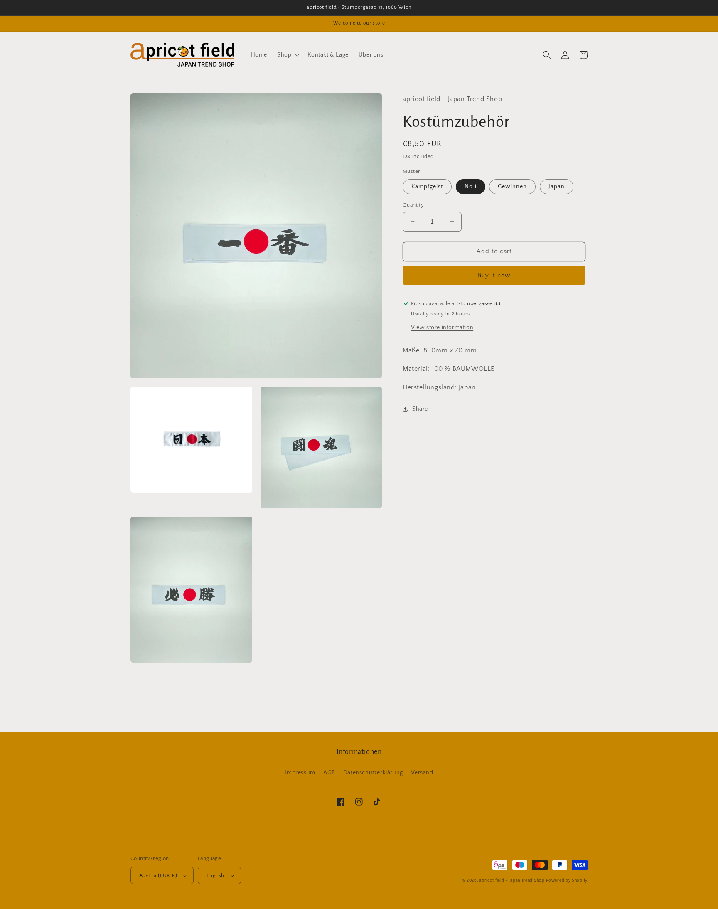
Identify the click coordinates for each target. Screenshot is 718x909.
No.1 (471, 186)
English (215, 875)
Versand (422, 772)
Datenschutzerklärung (373, 772)
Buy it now (494, 275)
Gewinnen (512, 186)
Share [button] (420, 409)
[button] (287, 55)
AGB (329, 772)
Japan (556, 186)
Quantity (413, 205)
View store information (442, 327)
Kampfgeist (427, 186)
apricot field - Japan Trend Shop (511, 880)
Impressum (300, 772)
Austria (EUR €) (158, 875)
